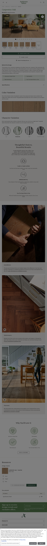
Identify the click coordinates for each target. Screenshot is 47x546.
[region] (23, 537)
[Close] (45, 530)
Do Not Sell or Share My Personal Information (10, 543)
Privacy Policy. (23, 539)
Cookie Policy (3, 540)
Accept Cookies (33, 543)
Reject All (41, 543)
